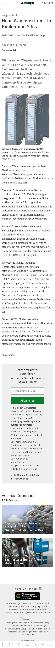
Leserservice (29, 603)
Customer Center (16, 606)
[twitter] (11, 644)
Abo (16, 612)
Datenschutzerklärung (22, 442)
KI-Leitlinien (44, 612)
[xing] (19, 644)
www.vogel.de (27, 634)
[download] (43, 644)
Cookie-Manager (14, 603)
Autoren (9, 612)
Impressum (42, 609)
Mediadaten (42, 603)
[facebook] (3, 644)
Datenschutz (13, 609)
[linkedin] (28, 644)
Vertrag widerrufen (29, 612)
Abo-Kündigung (33, 606)
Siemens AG (9, 50)
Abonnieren (28, 400)
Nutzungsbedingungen (25, 431)
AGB (44, 606)
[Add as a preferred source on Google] (27, 596)
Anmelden (48, 3)
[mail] (36, 644)
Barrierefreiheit (27, 609)
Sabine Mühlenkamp (33, 35)
